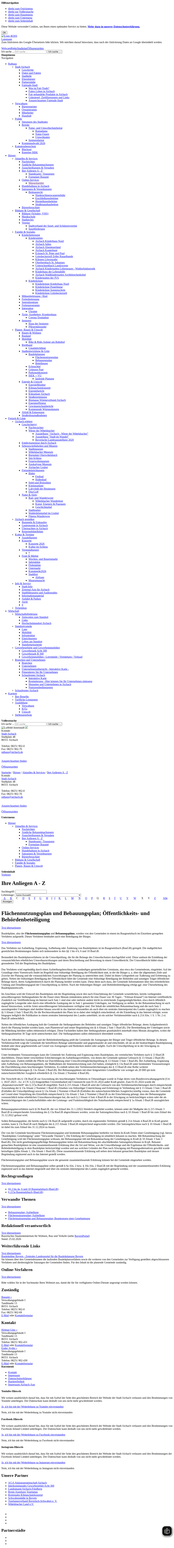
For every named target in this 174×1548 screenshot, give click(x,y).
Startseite (6, 772)
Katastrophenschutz (25, 146)
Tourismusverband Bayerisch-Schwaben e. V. (32, 1501)
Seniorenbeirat (36, 140)
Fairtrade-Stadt (30, 85)
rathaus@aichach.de (12, 752)
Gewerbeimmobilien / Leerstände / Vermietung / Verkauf (52, 656)
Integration (27, 308)
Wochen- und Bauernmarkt (43, 559)
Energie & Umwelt (32, 381)
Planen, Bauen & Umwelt (29, 329)
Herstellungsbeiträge (46, 201)
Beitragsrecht (36, 192)
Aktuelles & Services (26, 158)
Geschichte (28, 69)
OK (4, 32)
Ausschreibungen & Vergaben (38, 167)
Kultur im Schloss (38, 546)
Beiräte (25, 124)
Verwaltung (21, 103)
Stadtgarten (35, 510)
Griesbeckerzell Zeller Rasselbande (54, 256)
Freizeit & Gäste (17, 418)
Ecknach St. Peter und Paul (50, 253)
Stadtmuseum (36, 449)
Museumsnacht (37, 580)
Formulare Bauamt (39, 176)
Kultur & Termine (24, 534)
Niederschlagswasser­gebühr (50, 195)
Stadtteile (27, 76)
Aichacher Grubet (38, 467)
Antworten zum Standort (35, 617)
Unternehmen (29, 666)
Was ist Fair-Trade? (39, 88)
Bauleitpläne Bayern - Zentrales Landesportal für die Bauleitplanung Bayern (42, 1256)
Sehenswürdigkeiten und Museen (39, 445)
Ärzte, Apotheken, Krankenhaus (39, 314)
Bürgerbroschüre (31, 207)
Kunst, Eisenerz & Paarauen (50, 504)
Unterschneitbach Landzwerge (51, 265)
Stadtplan (22, 48)
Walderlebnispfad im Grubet (44, 513)
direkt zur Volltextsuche (20, 11)
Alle (165, 898)
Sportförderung (37, 228)
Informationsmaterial (33, 595)
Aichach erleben (23, 421)
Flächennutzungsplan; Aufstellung (26, 1215)
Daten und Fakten (31, 72)
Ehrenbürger (28, 79)
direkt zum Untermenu (20, 17)
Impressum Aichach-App (21, 1384)
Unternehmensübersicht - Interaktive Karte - (45, 669)
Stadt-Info (27, 586)
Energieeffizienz (37, 403)
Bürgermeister (29, 106)
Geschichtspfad (43, 507)
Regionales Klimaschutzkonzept (25, 1494)
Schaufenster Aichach (33, 675)
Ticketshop (21, 607)
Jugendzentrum (30, 302)
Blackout (26, 149)
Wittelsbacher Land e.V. (21, 1504)
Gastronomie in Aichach (35, 525)
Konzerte (27, 540)
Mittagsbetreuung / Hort (34, 296)
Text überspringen (11, 927)
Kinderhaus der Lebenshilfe (50, 271)
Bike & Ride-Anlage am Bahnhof (47, 342)
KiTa (24, 708)
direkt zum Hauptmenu (20, 14)
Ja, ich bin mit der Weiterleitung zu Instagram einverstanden (33, 1462)
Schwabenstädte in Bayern (22, 1498)
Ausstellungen (29, 537)
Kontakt (12, 1372)
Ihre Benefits (22, 696)
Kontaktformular (24, 1315)
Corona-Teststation (39, 317)
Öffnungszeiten (35, 48)
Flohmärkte (35, 565)
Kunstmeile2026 (37, 571)
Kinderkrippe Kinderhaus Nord (52, 283)
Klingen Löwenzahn (46, 259)
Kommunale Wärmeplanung (44, 409)
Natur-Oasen (42, 134)
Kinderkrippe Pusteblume (49, 286)
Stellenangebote (23, 714)
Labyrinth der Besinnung (42, 488)
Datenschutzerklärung (20, 1378)
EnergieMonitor (37, 384)
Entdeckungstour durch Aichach (39, 442)
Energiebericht (36, 390)
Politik (18, 118)
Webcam (6, 48)
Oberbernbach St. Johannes (50, 262)
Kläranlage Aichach (39, 393)
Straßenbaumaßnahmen (34, 415)
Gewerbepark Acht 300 (34, 650)
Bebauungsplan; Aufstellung (23, 1212)
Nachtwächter (36, 427)
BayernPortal (82, 1235)
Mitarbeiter (27, 112)
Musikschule (28, 216)
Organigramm (29, 109)
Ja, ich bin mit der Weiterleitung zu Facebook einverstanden (33, 1434)
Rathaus (12, 63)
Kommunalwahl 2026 (33, 143)
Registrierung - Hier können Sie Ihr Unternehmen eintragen (60, 681)
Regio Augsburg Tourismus (23, 1491)
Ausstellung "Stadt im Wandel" (52, 436)
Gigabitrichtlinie (37, 348)
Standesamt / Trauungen (41, 173)
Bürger (12, 155)
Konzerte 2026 (37, 543)
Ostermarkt (34, 568)
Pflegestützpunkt (37, 326)
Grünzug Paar (36, 369)
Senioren (26, 320)
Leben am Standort (32, 641)
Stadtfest (33, 574)
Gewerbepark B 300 (33, 653)
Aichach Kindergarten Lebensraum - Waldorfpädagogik (65, 268)
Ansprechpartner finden (14, 760)
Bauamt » (6, 1297)
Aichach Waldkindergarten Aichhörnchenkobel (60, 274)
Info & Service (23, 583)
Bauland (26, 335)
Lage (24, 629)
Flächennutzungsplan (46, 357)
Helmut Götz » (9, 1329)
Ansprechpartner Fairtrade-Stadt (46, 100)
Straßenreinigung (38, 397)
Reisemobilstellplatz (32, 531)
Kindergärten (36, 238)
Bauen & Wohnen (31, 332)
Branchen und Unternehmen (30, 659)
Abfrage (39, 577)
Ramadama (41, 131)
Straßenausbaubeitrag (46, 204)
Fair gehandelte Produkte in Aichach (48, 94)
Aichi (25, 601)
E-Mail (5, 1315)
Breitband (27, 345)
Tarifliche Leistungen (26, 699)
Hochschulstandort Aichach (36, 623)
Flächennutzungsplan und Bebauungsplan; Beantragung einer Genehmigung (49, 1218)
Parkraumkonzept (38, 372)
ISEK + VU (35, 375)
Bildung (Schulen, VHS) (35, 213)
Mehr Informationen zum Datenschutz (21, 45)
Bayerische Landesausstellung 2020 (54, 439)
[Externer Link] (90, 1514)
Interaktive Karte (38, 678)
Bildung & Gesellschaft (27, 210)
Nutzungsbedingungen (41, 687)
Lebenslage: (7, 894)
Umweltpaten (42, 137)
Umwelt (26, 711)
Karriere (12, 693)
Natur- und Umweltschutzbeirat (45, 128)
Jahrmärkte (34, 562)
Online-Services (30, 179)
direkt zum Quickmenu (20, 8)
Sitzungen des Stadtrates (35, 121)
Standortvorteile (23, 626)
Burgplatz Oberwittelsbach (43, 455)
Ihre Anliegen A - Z (32, 170)
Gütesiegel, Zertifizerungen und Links (49, 97)
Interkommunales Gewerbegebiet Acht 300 (31, 1485)
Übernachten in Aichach (35, 528)
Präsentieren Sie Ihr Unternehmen (40, 672)
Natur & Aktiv (29, 494)
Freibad (39, 476)
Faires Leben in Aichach (42, 91)
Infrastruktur (28, 635)
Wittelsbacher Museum (41, 452)
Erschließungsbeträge (46, 198)
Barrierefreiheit (16, 1381)
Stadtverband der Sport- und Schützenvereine (53, 225)
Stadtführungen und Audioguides (39, 592)
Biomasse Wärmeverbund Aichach (47, 400)
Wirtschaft (13, 611)
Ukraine (33, 311)
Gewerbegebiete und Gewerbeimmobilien (37, 647)
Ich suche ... (7, 51)
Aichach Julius (43, 244)
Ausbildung (21, 702)
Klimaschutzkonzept (39, 387)
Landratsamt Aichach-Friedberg (25, 1488)
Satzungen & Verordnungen (37, 189)
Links (25, 620)
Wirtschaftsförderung (26, 614)
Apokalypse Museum (40, 464)
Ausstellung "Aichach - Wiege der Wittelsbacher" (61, 433)
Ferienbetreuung (30, 299)
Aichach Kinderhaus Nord (49, 241)
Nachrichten (28, 161)
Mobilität (26, 338)
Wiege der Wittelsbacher (42, 430)
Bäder (14, 48)
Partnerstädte (29, 82)
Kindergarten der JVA (47, 277)
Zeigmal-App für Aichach (35, 589)
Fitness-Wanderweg (39, 516)
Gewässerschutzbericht (41, 406)
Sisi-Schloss (35, 458)
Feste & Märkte (30, 555)
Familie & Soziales (25, 231)
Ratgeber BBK (30, 152)
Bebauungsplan (43, 360)
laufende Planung (44, 378)
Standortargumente (32, 644)
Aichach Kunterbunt (46, 250)
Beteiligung (41, 363)
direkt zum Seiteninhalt (20, 20)
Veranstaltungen (30, 549)
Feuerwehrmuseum (39, 461)
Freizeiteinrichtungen (33, 470)
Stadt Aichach (22, 66)
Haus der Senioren (38, 323)
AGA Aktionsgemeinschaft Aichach (27, 1482)
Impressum (14, 1375)
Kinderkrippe (36, 280)
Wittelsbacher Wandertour (49, 500)
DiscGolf (33, 491)
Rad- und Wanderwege (41, 497)
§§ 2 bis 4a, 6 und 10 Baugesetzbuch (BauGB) (33, 1189)
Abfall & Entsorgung (33, 412)
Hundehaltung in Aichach (35, 186)
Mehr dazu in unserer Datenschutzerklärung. (114, 26)
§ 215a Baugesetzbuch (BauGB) (25, 1192)
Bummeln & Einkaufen (34, 522)
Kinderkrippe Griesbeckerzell (51, 293)
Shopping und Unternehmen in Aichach (50, 684)
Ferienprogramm (31, 305)
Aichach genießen (24, 519)
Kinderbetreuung (31, 235)
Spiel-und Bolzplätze (40, 482)
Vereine (26, 222)
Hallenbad (40, 479)
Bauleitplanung (37, 354)
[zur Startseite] (9, 35)
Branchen (27, 662)
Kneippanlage (36, 485)
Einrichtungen (29, 638)
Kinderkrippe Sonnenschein (50, 290)
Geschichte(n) (29, 424)
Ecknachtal (34, 366)
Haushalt (26, 115)
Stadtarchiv (28, 219)
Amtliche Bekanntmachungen (38, 164)
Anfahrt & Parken (31, 598)
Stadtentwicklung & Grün (35, 351)
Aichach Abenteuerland (48, 247)
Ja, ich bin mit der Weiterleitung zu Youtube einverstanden (32, 1406)
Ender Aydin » (9, 1348)
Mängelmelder (36, 183)
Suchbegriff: (8, 891)
